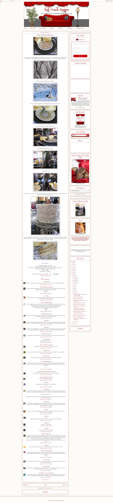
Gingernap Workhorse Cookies (79, 302)
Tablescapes (70, 28)
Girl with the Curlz (45, 333)
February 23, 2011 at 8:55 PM (45, 359)
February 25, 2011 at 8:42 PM (45, 448)
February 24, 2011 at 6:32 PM (45, 420)
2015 (73, 269)
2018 (73, 264)
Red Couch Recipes (84, 98)
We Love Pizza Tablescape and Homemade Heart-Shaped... (79, 309)
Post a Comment (45, 479)
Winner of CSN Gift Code (77, 298)
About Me (33, 28)
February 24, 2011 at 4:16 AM (45, 374)
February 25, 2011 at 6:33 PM (45, 442)
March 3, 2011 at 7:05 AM (46, 477)
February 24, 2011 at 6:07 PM (45, 413)
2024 (73, 262)
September (75, 281)
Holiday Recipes (80, 28)
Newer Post (25, 485)
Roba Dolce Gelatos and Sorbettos (79, 315)
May (74, 288)
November (75, 278)
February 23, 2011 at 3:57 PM (45, 318)
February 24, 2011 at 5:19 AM (45, 380)
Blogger (62, 500)
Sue (45, 409)
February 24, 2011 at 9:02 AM (45, 386)
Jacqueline (45, 466)
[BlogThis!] (54, 274)
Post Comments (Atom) (48, 488)
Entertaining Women (45, 313)
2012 (73, 273)
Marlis (45, 327)
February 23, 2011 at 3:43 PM (45, 311)
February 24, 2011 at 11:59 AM (46, 407)
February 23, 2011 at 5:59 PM (45, 342)
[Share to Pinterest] (58, 274)
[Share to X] (55, 274)
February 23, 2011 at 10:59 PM (46, 369)
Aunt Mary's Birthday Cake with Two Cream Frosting (79, 295)
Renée (45, 320)
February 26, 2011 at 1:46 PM (45, 457)
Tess (45, 416)
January (75, 321)
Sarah (45, 445)
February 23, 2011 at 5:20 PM (45, 331)
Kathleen (45, 459)
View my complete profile (80, 107)
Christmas (60, 28)
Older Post (65, 485)
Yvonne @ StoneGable (45, 302)
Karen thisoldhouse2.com (45, 377)
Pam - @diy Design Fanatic (45, 344)
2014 (73, 270)
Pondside (45, 281)
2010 (73, 323)
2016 (73, 267)
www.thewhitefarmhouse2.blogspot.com (45, 371)
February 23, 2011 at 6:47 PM (45, 353)
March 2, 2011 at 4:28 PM (46, 470)
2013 (73, 272)
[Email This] (53, 274)
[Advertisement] (80, 86)
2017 (73, 265)
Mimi (45, 382)
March (74, 291)
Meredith (45, 355)
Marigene (45, 350)
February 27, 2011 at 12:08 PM (46, 463)
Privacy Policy (42, 28)
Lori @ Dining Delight (45, 361)
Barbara (45, 401)
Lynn (45, 295)
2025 (73, 261)
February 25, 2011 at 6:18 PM (45, 431)
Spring (44, 275)
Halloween (52, 28)
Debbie (45, 389)
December (75, 276)
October (75, 280)
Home (25, 28)
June (74, 286)
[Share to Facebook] (56, 274)
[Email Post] (50, 273)
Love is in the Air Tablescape (78, 313)
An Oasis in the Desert (45, 450)
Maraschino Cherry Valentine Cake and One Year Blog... (79, 312)
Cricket (45, 422)
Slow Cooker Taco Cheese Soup (79, 304)
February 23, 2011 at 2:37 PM (45, 284)
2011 (73, 275)
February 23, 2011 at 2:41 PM (45, 293)
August (74, 283)
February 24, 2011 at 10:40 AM (46, 399)
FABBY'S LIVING (45, 433)
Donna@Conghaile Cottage (45, 286)
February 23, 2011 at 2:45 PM (45, 300)
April (74, 289)
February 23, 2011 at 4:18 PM (45, 324)
